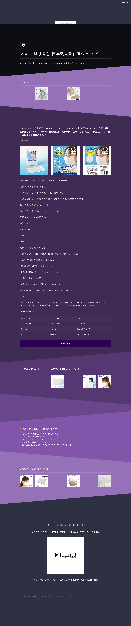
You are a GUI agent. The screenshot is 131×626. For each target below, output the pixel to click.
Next (89, 525)
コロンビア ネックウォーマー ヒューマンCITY (39, 439)
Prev (41, 525)
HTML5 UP (74, 597)
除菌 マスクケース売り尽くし (33, 436)
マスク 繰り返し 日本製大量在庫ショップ (35, 597)
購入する (67, 344)
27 (70, 525)
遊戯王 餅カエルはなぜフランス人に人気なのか (40, 434)
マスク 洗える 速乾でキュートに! (34, 442)
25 (61, 525)
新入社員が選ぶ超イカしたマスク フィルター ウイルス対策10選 (46, 445)
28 (74, 525)
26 (66, 525)
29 (78, 525)
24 (57, 525)
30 (82, 525)
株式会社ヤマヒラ (84, 329)
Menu (124, 3)
